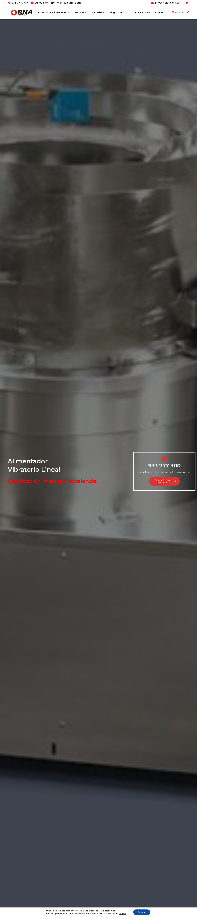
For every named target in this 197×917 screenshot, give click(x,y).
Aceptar (142, 912)
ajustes (122, 913)
